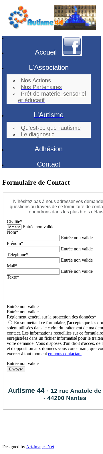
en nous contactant (65, 353)
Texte (13, 277)
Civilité (14, 221)
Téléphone (17, 254)
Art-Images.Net (40, 446)
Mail (12, 265)
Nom (12, 232)
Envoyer (16, 369)
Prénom (15, 243)
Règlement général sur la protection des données (51, 316)
